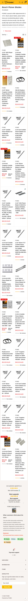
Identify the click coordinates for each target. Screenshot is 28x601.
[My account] (22, 2)
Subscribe (7, 587)
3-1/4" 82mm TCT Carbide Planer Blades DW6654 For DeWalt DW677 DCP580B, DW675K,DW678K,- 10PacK (20, 248)
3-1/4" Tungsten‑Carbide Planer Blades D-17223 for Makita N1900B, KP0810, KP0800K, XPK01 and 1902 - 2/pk (7, 319)
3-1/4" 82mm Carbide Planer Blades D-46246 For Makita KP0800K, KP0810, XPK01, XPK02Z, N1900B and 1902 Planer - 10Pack (20, 171)
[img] (14, 488)
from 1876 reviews (13, 490)
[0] (25, 2)
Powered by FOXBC (7, 598)
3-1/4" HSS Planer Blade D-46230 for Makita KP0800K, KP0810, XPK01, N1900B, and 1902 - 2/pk (20, 207)
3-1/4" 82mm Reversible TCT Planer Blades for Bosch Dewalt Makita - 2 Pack (20, 282)
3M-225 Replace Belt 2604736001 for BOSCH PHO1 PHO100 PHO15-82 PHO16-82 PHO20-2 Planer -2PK (20, 95)
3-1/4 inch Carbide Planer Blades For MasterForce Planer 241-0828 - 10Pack (20, 387)
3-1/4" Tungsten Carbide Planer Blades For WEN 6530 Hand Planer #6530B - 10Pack (20, 355)
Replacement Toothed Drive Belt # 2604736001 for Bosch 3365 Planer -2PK (7, 355)
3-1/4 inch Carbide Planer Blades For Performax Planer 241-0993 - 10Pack (7, 246)
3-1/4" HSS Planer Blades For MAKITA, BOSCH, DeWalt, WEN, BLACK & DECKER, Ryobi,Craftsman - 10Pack (7, 59)
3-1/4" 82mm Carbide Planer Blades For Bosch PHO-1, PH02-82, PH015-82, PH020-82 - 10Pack (7, 388)
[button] (5, 503)
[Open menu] (2, 2)
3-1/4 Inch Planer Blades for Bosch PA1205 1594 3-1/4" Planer (7, 454)
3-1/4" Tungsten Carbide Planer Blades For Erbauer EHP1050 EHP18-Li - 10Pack (20, 422)
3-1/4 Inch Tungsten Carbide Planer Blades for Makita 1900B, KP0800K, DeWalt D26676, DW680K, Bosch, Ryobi (20, 58)
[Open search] (19, 2)
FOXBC (4, 50)
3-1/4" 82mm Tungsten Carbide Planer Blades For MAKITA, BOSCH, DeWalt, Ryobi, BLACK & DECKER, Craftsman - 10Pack (7, 97)
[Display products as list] (25, 34)
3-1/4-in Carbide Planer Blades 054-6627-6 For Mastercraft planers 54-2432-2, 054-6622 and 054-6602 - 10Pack (20, 320)
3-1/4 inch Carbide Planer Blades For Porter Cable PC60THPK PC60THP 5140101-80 (20, 134)
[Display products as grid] (23, 34)
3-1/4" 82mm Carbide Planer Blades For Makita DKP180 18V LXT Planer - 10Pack (7, 421)
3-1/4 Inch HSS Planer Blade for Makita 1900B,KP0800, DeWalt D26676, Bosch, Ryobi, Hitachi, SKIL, (6, 284)
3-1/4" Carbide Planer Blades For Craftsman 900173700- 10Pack (7, 133)
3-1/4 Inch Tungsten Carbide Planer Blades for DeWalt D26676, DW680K (7, 167)
